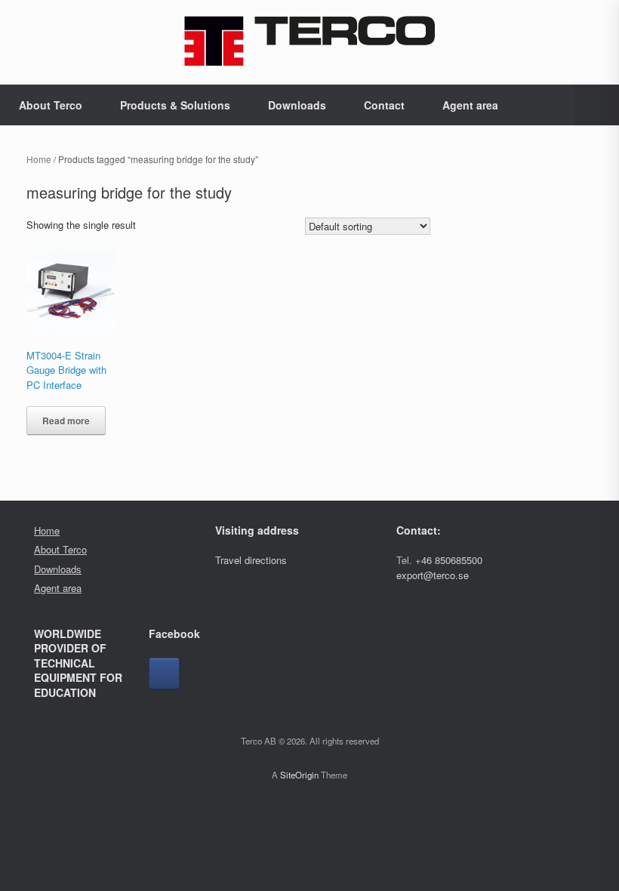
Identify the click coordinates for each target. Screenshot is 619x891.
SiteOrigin (299, 775)
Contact (384, 105)
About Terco (50, 105)
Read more (66, 420)
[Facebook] (164, 673)
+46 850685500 (448, 560)
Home (38, 159)
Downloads (297, 105)
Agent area (470, 105)
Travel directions (251, 560)
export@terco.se (432, 575)
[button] (596, 105)
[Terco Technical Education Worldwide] (309, 40)
